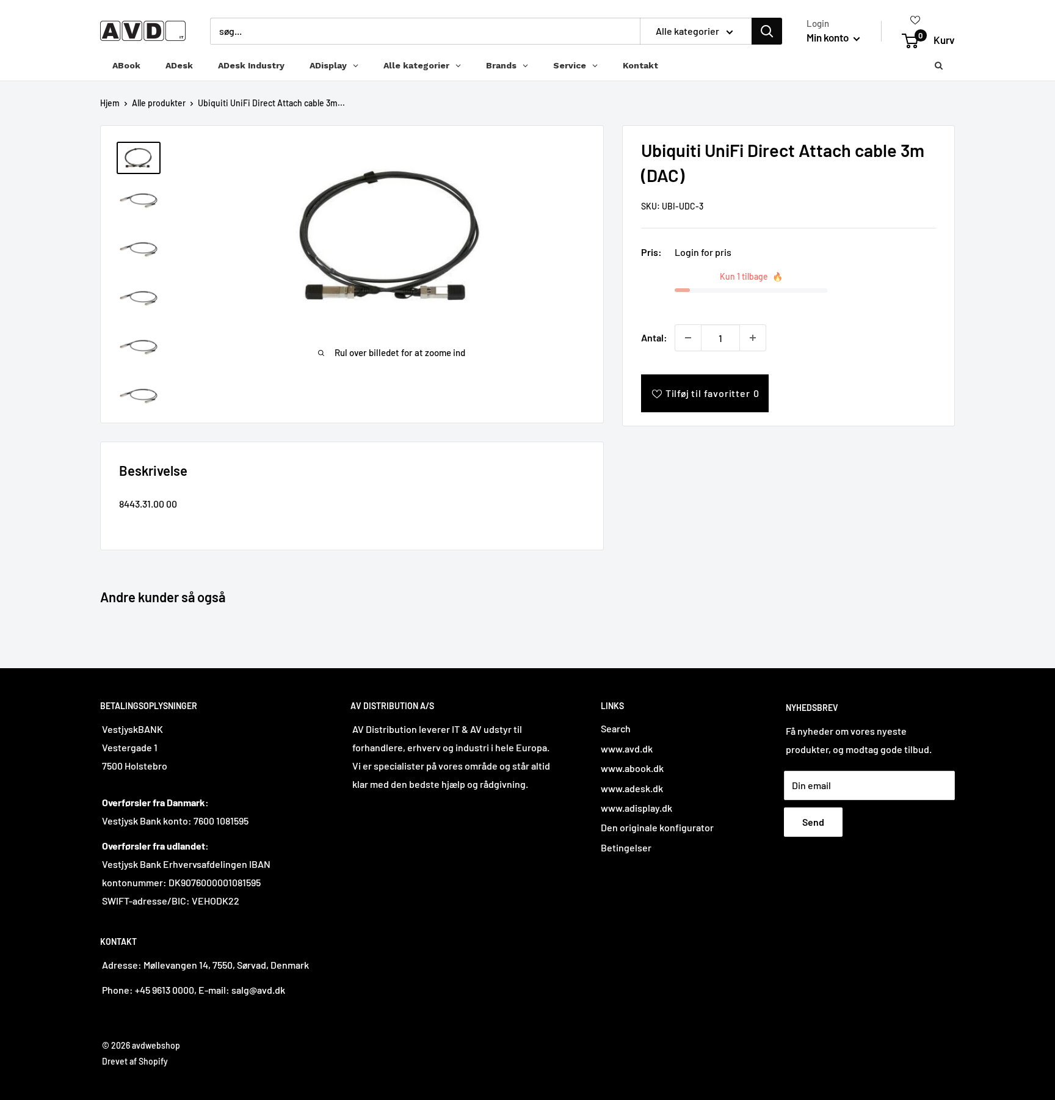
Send (813, 822)
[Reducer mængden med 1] (688, 338)
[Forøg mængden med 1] (753, 338)
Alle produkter (159, 103)
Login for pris (703, 252)
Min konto (828, 37)
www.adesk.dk (632, 788)
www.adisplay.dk (636, 808)
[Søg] (767, 31)
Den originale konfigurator (657, 827)
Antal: (654, 337)
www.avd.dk (627, 748)
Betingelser (626, 847)
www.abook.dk (632, 768)
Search (616, 728)
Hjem (110, 103)
